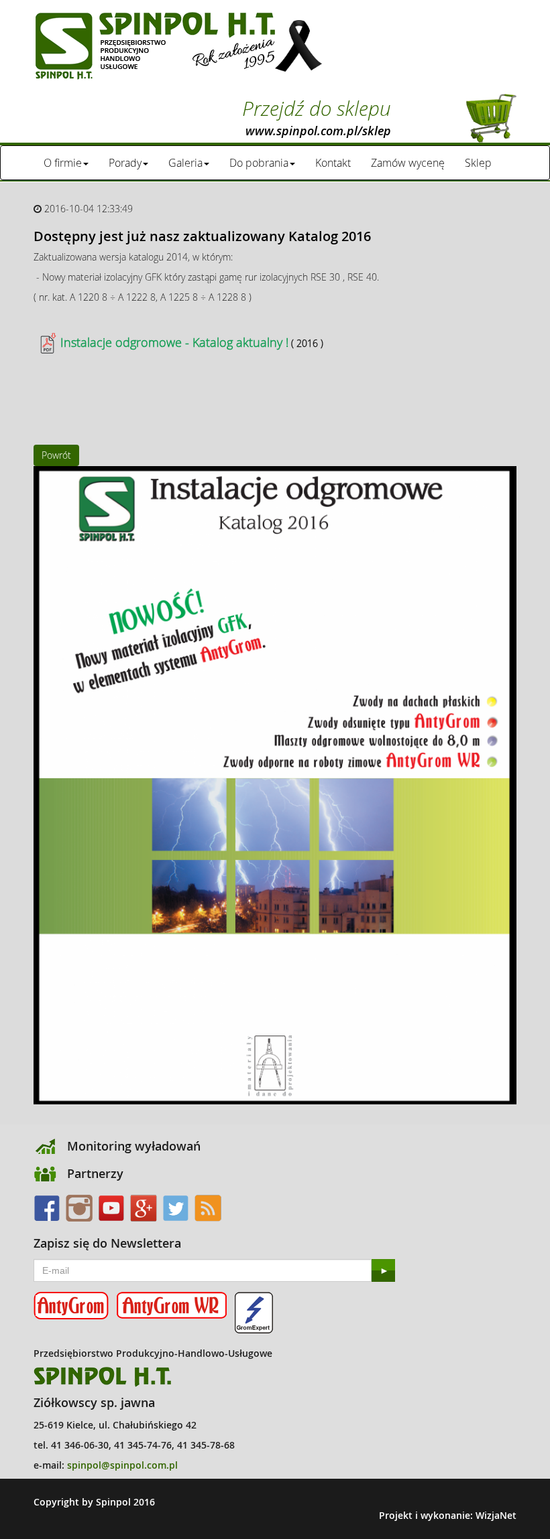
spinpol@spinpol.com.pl (122, 1465)
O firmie (63, 162)
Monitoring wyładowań (134, 1146)
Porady (125, 162)
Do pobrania (258, 162)
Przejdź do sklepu (316, 116)
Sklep (478, 162)
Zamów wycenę (408, 162)
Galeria (185, 162)
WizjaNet (496, 1515)
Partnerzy (95, 1173)
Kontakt (333, 162)
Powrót (56, 455)
